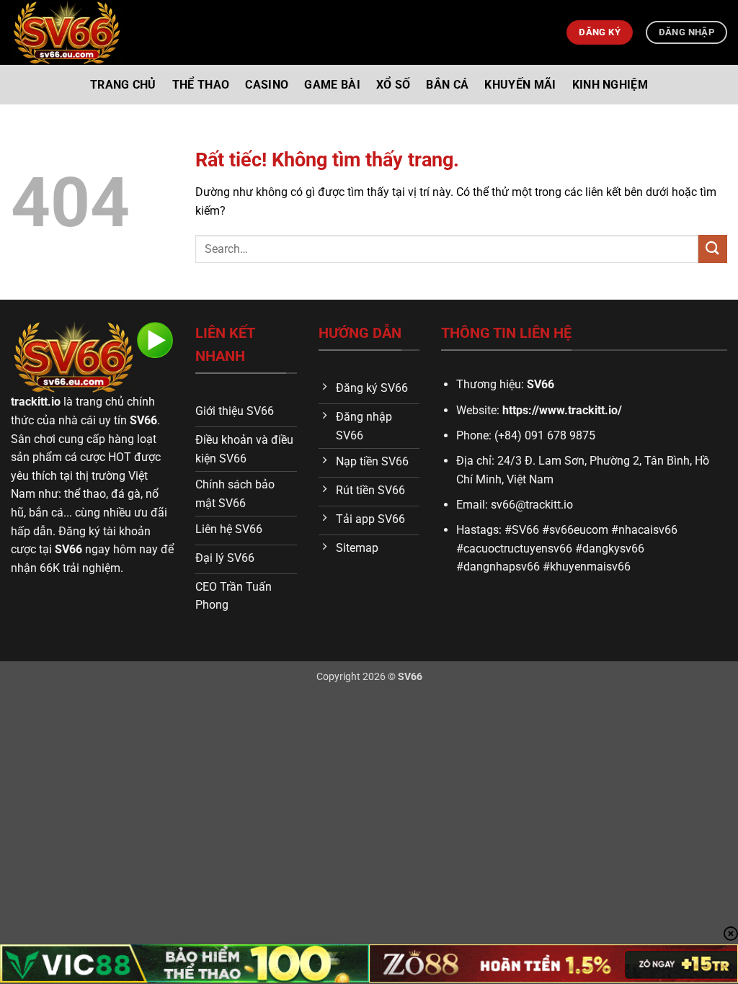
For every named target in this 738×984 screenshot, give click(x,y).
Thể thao (201, 84)
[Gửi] (712, 249)
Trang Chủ (123, 84)
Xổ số (393, 84)
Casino (266, 84)
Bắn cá (447, 84)
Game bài (332, 84)
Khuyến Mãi (520, 84)
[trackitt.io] (67, 33)
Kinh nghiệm (610, 84)
